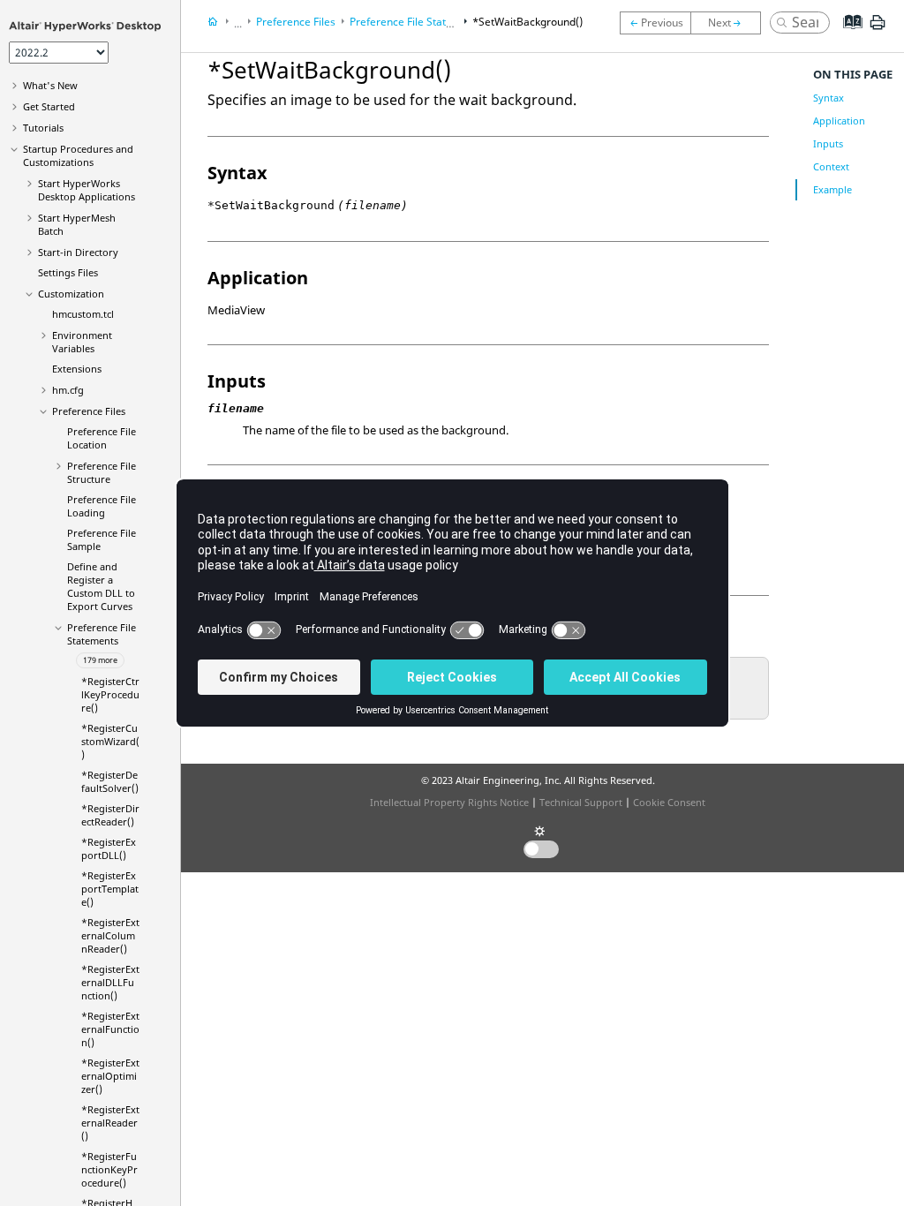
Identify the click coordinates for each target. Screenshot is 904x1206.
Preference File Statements (101, 634)
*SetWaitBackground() (527, 21)
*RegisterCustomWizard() (110, 741)
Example (832, 189)
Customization (71, 293)
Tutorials (43, 127)
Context (831, 166)
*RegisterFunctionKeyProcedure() (109, 1169)
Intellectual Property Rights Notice (449, 802)
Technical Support (580, 802)
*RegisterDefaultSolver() (110, 781)
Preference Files (88, 411)
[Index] (847, 35)
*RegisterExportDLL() (108, 848)
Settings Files (68, 272)
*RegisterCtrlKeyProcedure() (110, 694)
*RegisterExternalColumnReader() (110, 935)
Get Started (49, 106)
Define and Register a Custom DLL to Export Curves (101, 586)
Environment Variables (82, 341)
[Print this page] (877, 29)
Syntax (828, 97)
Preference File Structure (101, 472)
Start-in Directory (78, 252)
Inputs (828, 143)
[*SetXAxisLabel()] (730, 22)
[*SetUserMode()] (655, 22)
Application (839, 120)
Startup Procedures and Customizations (78, 155)
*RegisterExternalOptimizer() (110, 1076)
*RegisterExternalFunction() (110, 1029)
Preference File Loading (101, 506)
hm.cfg (68, 389)
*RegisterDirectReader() (110, 815)
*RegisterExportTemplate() (110, 888)
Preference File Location (101, 438)
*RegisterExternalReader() (110, 1122)
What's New (50, 85)
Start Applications (86, 190)
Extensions (77, 368)
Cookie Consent (669, 802)
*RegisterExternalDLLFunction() (110, 982)
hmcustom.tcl (83, 313)
